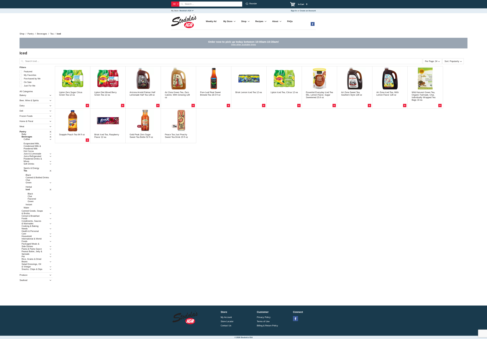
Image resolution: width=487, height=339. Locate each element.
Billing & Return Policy (267, 325)
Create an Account (308, 11)
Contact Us (226, 325)
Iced (59, 34)
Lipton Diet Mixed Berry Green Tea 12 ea (105, 93)
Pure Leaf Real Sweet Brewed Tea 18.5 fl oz (210, 93)
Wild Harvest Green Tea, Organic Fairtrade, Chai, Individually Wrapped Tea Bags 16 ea (423, 96)
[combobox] (175, 4)
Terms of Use (263, 321)
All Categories (26, 91)
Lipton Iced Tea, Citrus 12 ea (284, 92)
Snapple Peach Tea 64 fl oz (72, 134)
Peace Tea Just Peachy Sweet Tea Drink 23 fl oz (176, 135)
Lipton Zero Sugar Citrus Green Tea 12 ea (70, 93)
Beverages (42, 34)
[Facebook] (313, 25)
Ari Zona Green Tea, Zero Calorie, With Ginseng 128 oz (177, 95)
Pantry (31, 34)
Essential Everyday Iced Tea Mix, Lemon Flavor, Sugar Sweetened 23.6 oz (319, 95)
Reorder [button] (253, 3)
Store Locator (227, 321)
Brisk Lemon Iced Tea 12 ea (248, 92)
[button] (186, 11)
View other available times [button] (243, 44)
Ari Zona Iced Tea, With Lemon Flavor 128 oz (387, 93)
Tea (52, 34)
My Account (226, 317)
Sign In (294, 11)
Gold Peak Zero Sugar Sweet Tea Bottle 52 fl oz (141, 135)
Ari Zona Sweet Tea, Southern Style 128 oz (351, 93)
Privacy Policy (264, 317)
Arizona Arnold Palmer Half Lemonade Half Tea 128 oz (142, 93)
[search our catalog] (182, 4)
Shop (22, 34)
